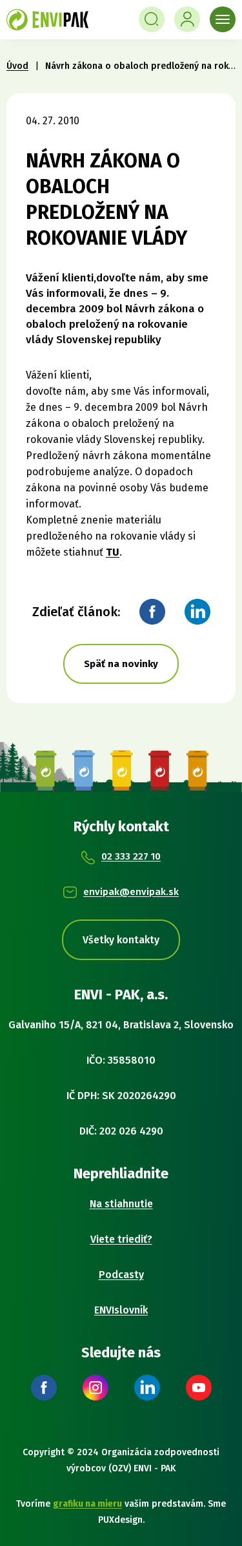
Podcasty (121, 1274)
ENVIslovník (121, 1310)
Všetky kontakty (121, 940)
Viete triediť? (121, 1239)
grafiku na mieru (87, 1503)
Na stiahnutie (121, 1204)
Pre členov (187, 19)
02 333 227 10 (131, 856)
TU (112, 552)
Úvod (17, 66)
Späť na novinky (121, 664)
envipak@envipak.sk (131, 892)
